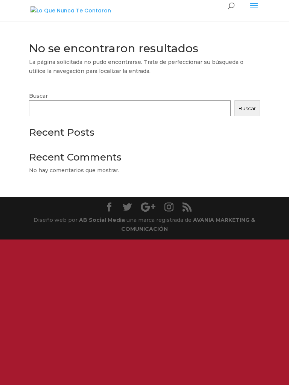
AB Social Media (102, 220)
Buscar (38, 95)
